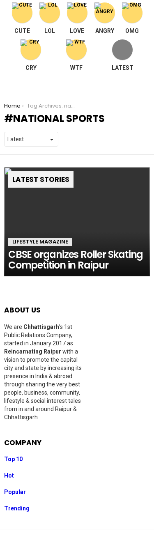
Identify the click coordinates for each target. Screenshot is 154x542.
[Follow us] (126, 84)
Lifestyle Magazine (40, 242)
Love (77, 31)
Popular (15, 492)
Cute (22, 31)
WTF (76, 67)
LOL (49, 31)
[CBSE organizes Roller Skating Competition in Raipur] (77, 221)
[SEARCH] (143, 84)
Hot (9, 475)
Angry (104, 31)
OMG (132, 31)
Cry (31, 67)
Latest (122, 67)
